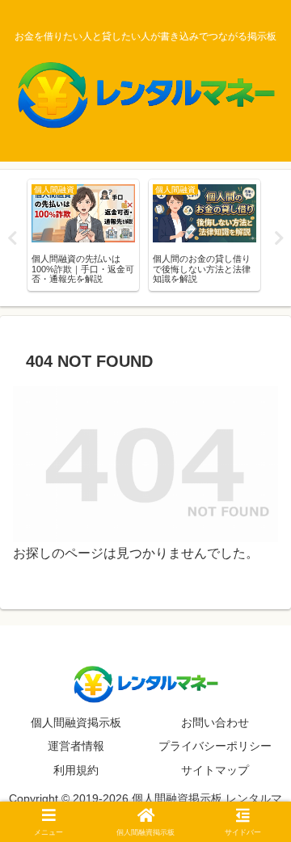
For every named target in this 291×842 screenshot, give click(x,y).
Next (279, 238)
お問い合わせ (215, 722)
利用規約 (76, 770)
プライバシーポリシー (215, 745)
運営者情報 (76, 745)
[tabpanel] (83, 235)
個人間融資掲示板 (76, 722)
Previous (12, 238)
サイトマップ (215, 770)
